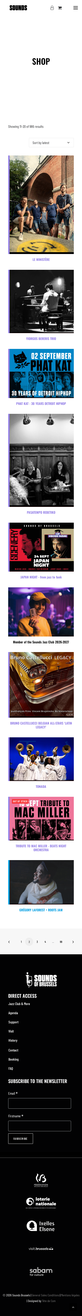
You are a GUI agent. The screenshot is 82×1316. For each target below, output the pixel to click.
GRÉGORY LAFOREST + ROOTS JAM (41, 909)
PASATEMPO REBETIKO (41, 512)
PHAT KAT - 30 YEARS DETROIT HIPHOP (41, 403)
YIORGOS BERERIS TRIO (41, 338)
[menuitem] (41, 1003)
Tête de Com (49, 1301)
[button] (75, 8)
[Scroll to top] (73, 1306)
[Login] (50, 8)
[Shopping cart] (58, 8)
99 (61, 941)
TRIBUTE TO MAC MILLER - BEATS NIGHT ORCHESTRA (41, 847)
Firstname (15, 1116)
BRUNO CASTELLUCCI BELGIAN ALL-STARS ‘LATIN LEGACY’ (41, 725)
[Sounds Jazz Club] (18, 7)
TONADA (41, 786)
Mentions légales (70, 1295)
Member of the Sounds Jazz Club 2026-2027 (41, 641)
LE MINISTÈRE (41, 259)
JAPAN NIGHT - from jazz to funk (41, 577)
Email (13, 1093)
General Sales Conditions (45, 1295)
